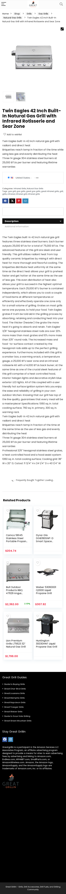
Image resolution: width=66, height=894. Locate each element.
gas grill (12, 191)
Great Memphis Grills (14, 697)
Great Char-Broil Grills (15, 688)
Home (5, 13)
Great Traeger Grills (14, 707)
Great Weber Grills (13, 711)
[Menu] (3, 4)
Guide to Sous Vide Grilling (17, 716)
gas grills (21, 191)
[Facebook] (4, 739)
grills (4, 194)
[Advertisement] (33, 837)
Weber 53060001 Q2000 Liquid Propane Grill (46, 590)
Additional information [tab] (17, 226)
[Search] (61, 4)
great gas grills (33, 191)
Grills (29, 13)
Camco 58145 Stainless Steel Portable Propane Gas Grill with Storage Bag (17, 541)
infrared (11, 194)
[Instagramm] (10, 739)
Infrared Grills (20, 188)
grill (61, 191)
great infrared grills (50, 191)
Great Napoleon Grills (14, 702)
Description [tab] (12, 221)
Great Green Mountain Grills (17, 720)
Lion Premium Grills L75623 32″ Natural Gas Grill (16, 643)
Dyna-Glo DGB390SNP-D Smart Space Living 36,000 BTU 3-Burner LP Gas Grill (46, 542)
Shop (17, 13)
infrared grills (34, 194)
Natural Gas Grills (12, 17)
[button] (62, 28)
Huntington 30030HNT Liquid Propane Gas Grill (46, 643)
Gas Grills (43, 13)
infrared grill (21, 194)
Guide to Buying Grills (14, 684)
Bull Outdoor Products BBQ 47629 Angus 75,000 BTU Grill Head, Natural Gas (17, 593)
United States (23, 177)
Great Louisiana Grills (14, 693)
